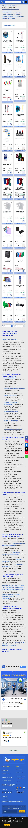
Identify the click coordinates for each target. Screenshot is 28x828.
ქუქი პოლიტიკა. (17, 822)
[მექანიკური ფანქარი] (20, 83)
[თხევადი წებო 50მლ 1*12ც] (20, 280)
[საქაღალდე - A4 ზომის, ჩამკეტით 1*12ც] (7, 280)
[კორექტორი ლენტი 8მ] (20, 157)
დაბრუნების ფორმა (6, 780)
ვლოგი (17, 784)
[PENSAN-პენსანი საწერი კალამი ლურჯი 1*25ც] (7, 157)
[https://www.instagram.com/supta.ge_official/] (26, 441)
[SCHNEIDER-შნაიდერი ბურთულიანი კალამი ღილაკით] (7, 35)
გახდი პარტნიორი (20, 775)
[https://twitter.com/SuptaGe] (26, 449)
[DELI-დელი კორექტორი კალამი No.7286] (20, 59)
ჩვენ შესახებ (19, 769)
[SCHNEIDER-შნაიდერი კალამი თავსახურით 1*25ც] (20, 109)
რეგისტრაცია (5, 770)
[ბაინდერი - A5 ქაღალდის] (20, 254)
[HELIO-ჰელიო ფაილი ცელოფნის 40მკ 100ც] (7, 206)
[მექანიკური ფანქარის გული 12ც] (7, 59)
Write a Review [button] (7, 726)
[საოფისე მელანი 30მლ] (20, 133)
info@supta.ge (5, 798)
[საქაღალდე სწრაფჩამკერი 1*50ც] (7, 230)
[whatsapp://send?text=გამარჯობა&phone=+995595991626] (11, 792)
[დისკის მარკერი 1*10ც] (7, 109)
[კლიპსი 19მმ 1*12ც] (20, 304)
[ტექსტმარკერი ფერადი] (7, 83)
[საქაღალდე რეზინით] (7, 304)
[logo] (2, 1)
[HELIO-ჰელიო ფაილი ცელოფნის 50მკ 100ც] (20, 206)
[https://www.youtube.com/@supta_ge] (26, 452)
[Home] (14, 759)
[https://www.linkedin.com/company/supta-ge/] (26, 445)
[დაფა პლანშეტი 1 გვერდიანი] (20, 230)
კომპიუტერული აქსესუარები (10, 585)
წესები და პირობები (6, 773)
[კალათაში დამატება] (11, 50)
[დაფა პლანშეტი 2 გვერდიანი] (7, 254)
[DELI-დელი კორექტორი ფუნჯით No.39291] (7, 133)
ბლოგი (17, 781)
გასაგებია (7, 825)
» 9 (24, 326)
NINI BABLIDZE (9, 732)
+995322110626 (4, 796)
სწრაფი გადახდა (20, 778)
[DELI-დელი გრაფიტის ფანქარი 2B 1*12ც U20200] (20, 35)
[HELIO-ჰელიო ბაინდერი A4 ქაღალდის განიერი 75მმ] (7, 182)
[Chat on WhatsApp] (26, 456)
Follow (24, 666)
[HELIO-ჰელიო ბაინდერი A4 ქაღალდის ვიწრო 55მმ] (20, 182)
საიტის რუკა (4, 789)
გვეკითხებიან (19, 772)
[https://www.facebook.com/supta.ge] (26, 437)
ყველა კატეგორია (9, 5)
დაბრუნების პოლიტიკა (7, 777)
